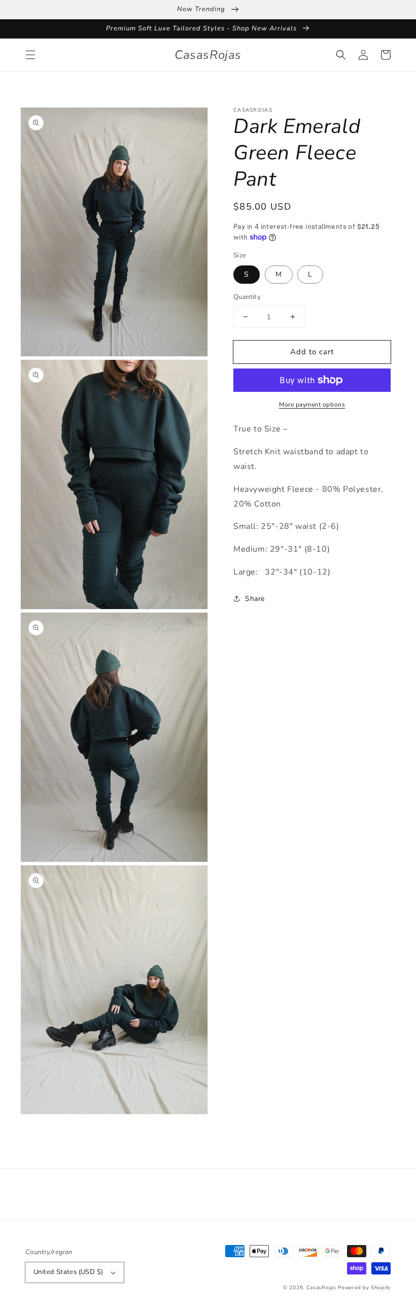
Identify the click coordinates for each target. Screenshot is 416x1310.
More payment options (312, 404)
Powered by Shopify (364, 1287)
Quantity (247, 296)
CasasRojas (321, 1287)
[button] (30, 55)
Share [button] (255, 598)
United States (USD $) (68, 1272)
